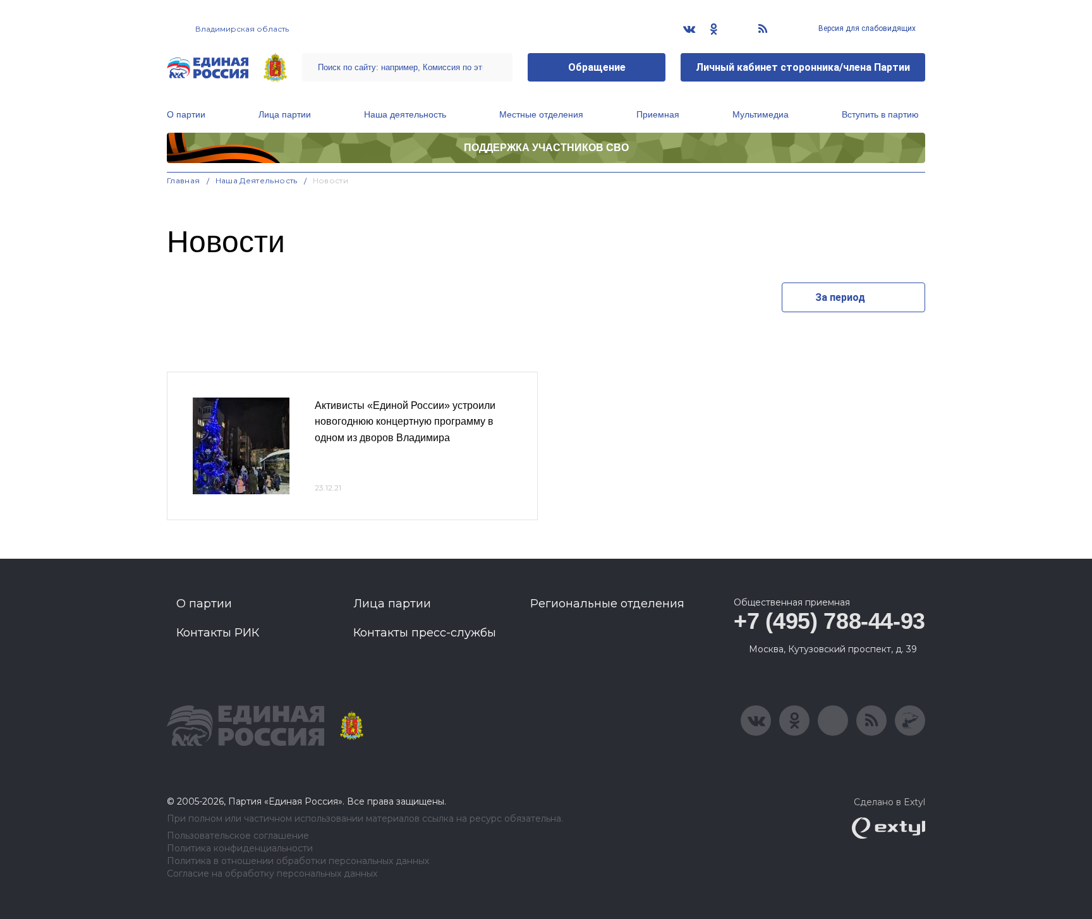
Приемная (657, 114)
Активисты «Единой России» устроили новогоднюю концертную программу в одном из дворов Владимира (405, 421)
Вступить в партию (880, 114)
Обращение (597, 67)
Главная (183, 180)
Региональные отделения (607, 604)
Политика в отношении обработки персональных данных (298, 861)
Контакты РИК (217, 633)
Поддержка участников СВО (546, 147)
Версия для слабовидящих (866, 28)
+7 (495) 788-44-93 (829, 621)
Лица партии (284, 114)
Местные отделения (541, 114)
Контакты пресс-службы (424, 633)
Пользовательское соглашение (238, 836)
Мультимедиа (760, 114)
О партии (186, 114)
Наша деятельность (405, 114)
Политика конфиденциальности (240, 848)
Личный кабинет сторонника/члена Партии (803, 67)
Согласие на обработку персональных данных (272, 873)
